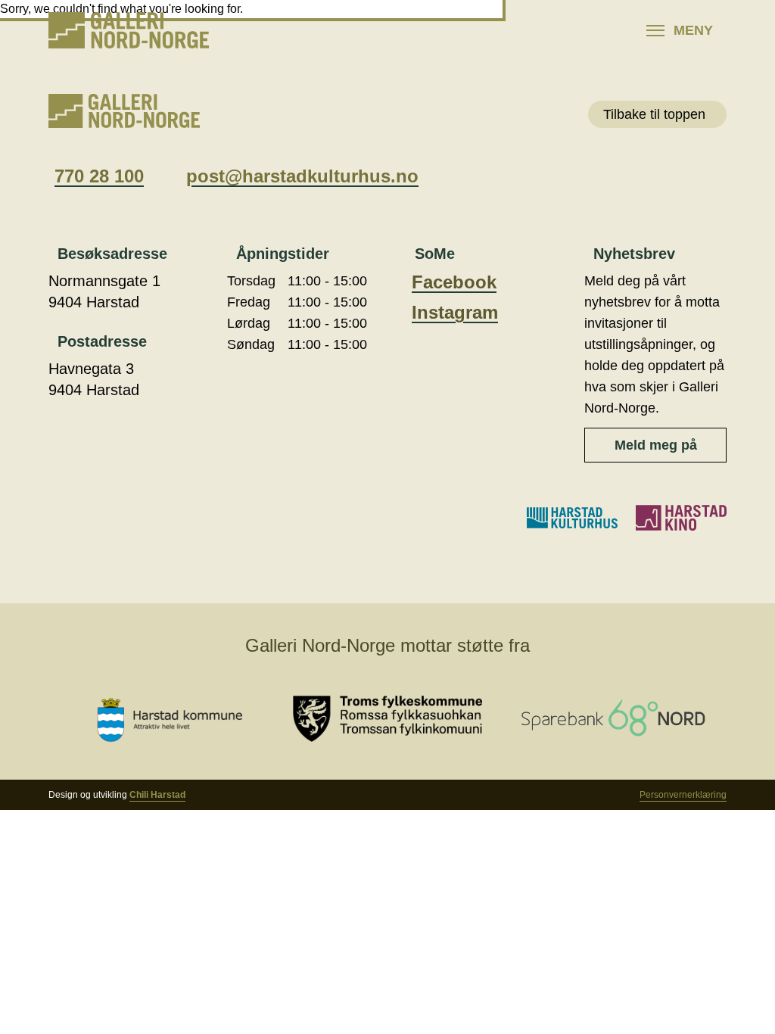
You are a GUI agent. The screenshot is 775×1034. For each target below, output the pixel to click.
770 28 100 (99, 176)
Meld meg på (656, 445)
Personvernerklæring (683, 795)
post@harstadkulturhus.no (302, 176)
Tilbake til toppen (654, 114)
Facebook (454, 282)
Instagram (455, 312)
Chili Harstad (157, 795)
